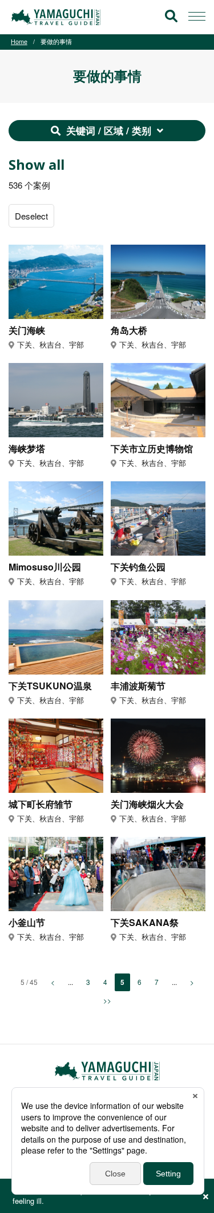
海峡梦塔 (27, 449)
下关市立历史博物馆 (152, 449)
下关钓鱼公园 (138, 567)
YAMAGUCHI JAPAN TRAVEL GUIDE (57, 17)
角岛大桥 (129, 331)
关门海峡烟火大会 (147, 805)
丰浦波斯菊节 (138, 686)
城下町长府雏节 (40, 805)
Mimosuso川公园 (45, 567)
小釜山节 (27, 923)
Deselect (31, 216)
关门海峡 (27, 331)
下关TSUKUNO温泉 (50, 686)
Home (19, 41)
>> (107, 1000)
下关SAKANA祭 (145, 923)
